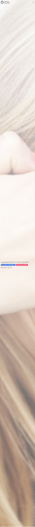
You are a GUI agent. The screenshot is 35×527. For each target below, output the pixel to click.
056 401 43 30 (6, 268)
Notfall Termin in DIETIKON (22, 264)
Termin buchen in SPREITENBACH (8, 264)
